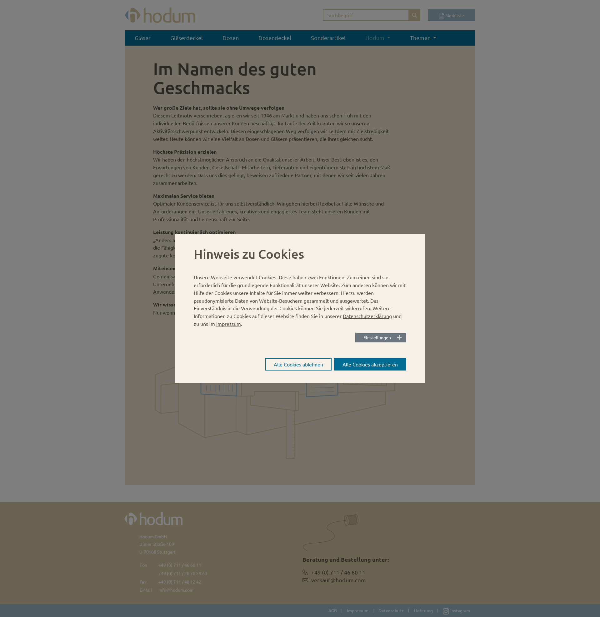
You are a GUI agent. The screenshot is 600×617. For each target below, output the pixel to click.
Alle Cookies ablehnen (298, 364)
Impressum (228, 324)
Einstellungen (377, 337)
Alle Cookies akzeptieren (370, 364)
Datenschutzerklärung (367, 316)
